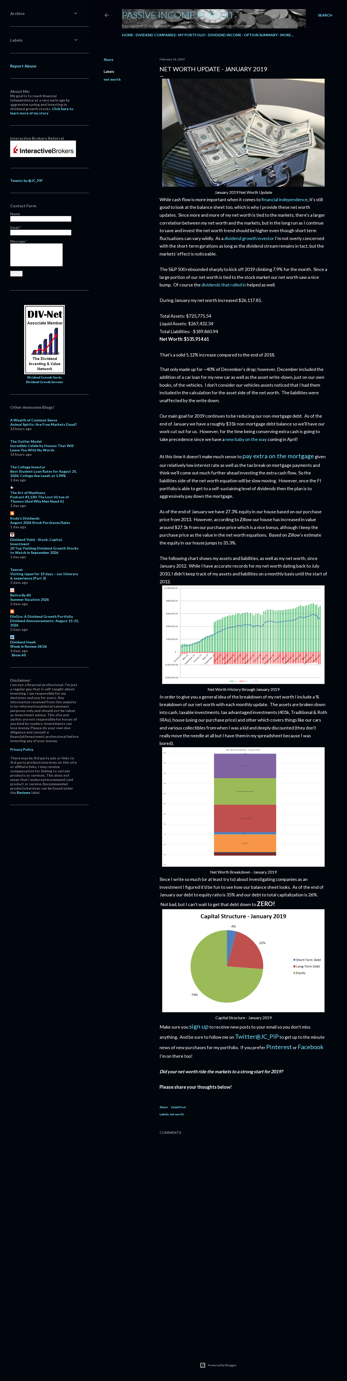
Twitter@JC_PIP (257, 1036)
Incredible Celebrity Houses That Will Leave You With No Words (42, 448)
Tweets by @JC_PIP (26, 180)
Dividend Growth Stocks (44, 377)
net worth (112, 79)
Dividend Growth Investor (44, 382)
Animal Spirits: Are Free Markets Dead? (43, 424)
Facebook (311, 1046)
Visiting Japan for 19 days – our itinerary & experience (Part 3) (44, 576)
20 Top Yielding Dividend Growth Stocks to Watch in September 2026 (44, 550)
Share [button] (108, 59)
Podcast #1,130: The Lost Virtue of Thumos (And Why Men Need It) (39, 499)
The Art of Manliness (27, 492)
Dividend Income (224, 35)
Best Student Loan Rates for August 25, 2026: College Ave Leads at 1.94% (43, 473)
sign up (199, 1026)
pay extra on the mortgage (278, 455)
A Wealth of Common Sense (33, 420)
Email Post (178, 1107)
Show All (18, 655)
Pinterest (279, 1046)
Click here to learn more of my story (41, 111)
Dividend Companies (156, 35)
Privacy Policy (21, 749)
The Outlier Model (26, 441)
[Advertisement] (243, 1301)
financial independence (284, 199)
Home (127, 35)
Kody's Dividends (25, 518)
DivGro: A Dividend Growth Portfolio (41, 616)
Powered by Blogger (222, 1365)
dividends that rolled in (223, 284)
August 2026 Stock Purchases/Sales (40, 522)
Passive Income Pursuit (178, 14)
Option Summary (261, 35)
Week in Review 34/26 (28, 646)
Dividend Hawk (23, 642)
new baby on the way (246, 439)
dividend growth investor (249, 238)
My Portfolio (192, 35)
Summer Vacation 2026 (29, 599)
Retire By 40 (20, 595)
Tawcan (16, 569)
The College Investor (27, 467)
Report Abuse (23, 65)
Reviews (23, 792)
